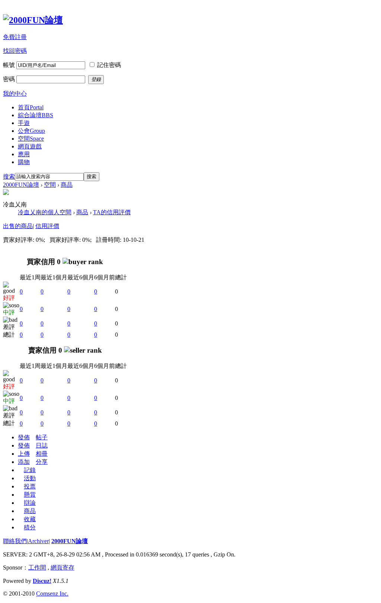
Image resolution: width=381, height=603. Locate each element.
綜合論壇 (35, 115)
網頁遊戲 (30, 146)
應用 (24, 154)
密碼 (9, 79)
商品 (67, 185)
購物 (24, 162)
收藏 (30, 519)
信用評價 (47, 226)
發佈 (24, 437)
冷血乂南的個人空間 (44, 212)
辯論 (30, 503)
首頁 (31, 107)
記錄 (30, 470)
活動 (30, 478)
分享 (42, 462)
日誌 (42, 445)
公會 (31, 131)
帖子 (42, 437)
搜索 (9, 176)
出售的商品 (18, 226)
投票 (30, 486)
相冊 (42, 453)
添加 (24, 462)
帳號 (9, 65)
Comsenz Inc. (52, 593)
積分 (30, 527)
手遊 (24, 123)
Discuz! (42, 581)
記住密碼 (109, 65)
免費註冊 (15, 37)
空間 (31, 138)
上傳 (24, 453)
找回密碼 (15, 51)
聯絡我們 (15, 541)
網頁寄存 (62, 567)
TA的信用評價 (112, 212)
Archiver (38, 541)
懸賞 (30, 494)
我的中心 (15, 93)
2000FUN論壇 (21, 185)
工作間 (37, 567)
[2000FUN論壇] (33, 20)
